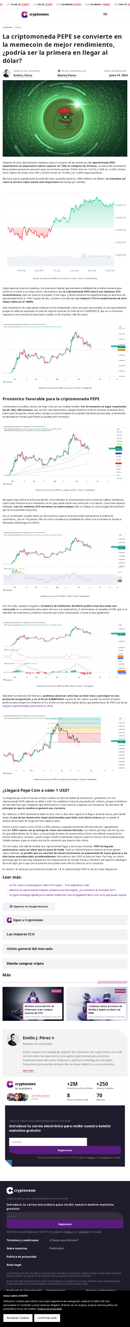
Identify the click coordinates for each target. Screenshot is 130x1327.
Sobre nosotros (17, 1248)
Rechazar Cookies (18, 1318)
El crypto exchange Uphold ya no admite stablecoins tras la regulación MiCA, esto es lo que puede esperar (67, 895)
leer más (28, 1070)
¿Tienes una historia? (63, 1240)
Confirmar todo (47, 1318)
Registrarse (65, 1150)
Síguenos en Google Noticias (30, 906)
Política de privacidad (21, 1257)
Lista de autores (41, 1095)
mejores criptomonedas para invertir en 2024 (27, 705)
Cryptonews (7, 27)
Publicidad (56, 1248)
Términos (105, 1157)
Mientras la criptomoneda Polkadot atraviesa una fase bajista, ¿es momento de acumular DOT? (62, 890)
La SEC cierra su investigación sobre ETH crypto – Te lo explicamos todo (49, 885)
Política (91, 1157)
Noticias (18, 27)
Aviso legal (14, 1265)
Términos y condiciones (23, 1240)
